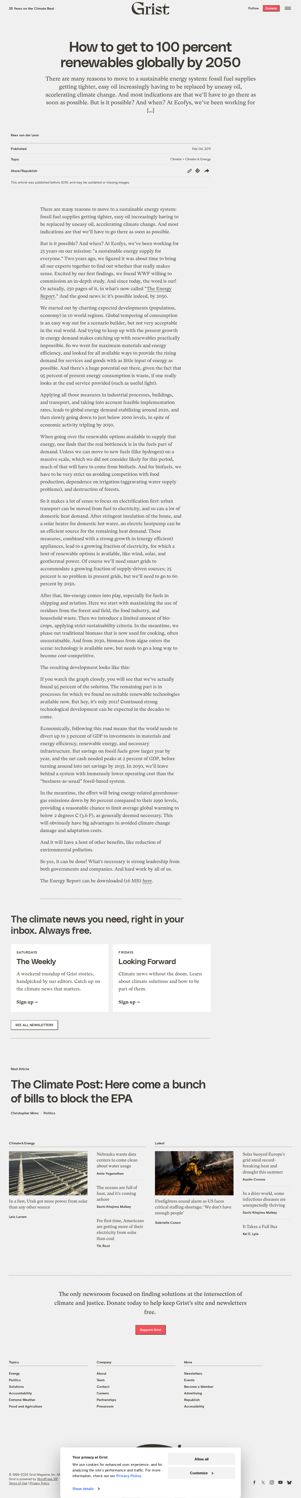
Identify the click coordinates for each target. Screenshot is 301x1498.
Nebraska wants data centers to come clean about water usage (117, 1160)
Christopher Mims (25, 1113)
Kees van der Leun (25, 135)
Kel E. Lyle (250, 1234)
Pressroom (105, 1406)
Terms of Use (18, 1483)
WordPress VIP (47, 1479)
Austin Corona (254, 1179)
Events (189, 1380)
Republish (192, 1400)
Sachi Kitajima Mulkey (114, 1207)
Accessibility (194, 1406)
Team (101, 1380)
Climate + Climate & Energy (190, 159)
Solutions (16, 1386)
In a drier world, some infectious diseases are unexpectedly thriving (264, 1199)
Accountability (20, 1393)
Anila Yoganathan (110, 1173)
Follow (253, 8)
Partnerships (106, 1400)
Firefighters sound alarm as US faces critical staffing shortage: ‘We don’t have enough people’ (193, 1207)
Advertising (193, 1393)
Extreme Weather (22, 1400)
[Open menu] (288, 8)
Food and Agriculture (25, 1406)
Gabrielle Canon (168, 1222)
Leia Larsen (18, 1217)
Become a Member (198, 1386)
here (147, 881)
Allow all (201, 1459)
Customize (199, 1473)
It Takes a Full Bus (260, 1226)
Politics (49, 1113)
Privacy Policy (39, 1483)
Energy (14, 1373)
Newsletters (193, 1373)
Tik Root (103, 1246)
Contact (103, 1386)
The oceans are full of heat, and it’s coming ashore (117, 1193)
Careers (103, 1393)
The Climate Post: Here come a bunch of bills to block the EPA (108, 1091)
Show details (83, 1489)
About (101, 1373)
